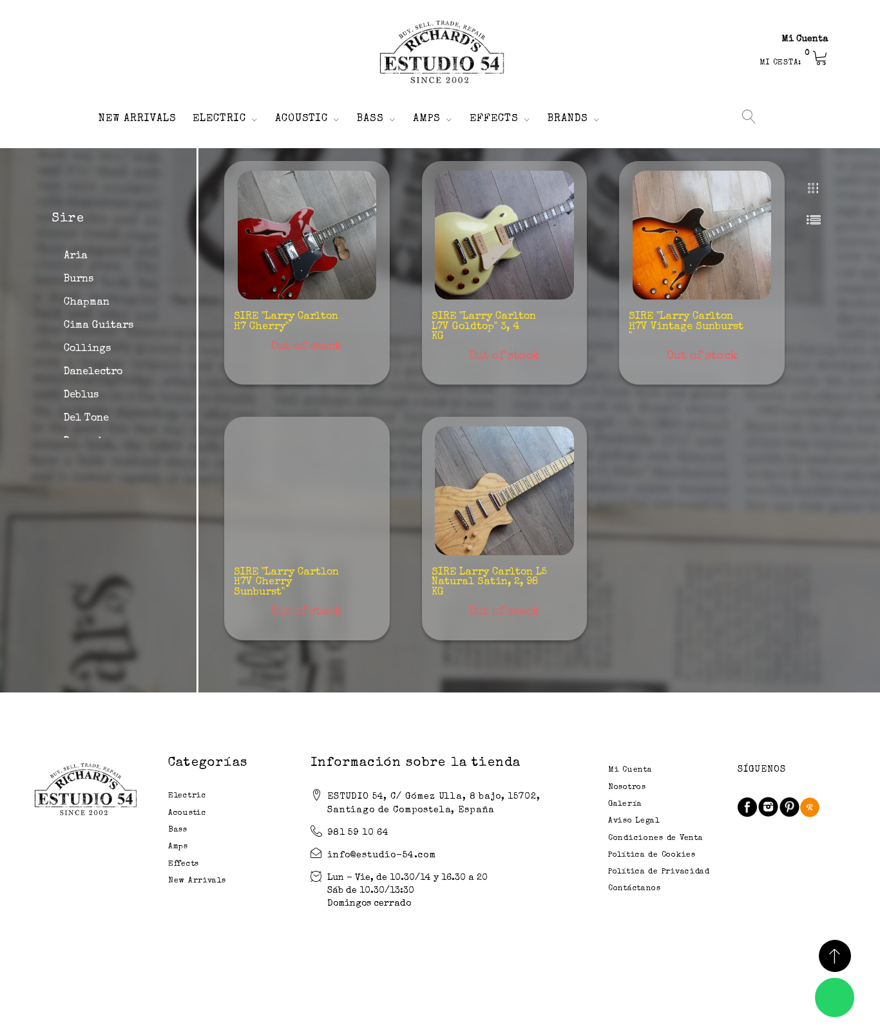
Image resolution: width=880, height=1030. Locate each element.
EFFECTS (494, 119)
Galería (625, 804)
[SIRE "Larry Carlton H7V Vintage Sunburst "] (702, 235)
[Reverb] (809, 807)
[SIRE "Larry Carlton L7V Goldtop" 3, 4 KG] (504, 235)
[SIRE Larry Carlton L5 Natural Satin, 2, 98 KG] (504, 490)
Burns (78, 279)
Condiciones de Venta (655, 839)
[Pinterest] (789, 807)
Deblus (81, 395)
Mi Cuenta (805, 39)
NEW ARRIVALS (138, 119)
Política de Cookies (652, 855)
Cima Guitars (98, 326)
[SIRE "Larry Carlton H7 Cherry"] (307, 235)
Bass (177, 830)
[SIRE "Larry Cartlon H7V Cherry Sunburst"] (307, 490)
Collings (87, 349)
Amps (178, 847)
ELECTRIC (219, 119)
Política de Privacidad (659, 872)
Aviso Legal (634, 821)
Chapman (87, 303)
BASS (370, 119)
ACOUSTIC (302, 119)
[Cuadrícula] (813, 189)
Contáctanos (634, 889)
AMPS (427, 119)
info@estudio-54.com (381, 855)
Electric (187, 796)
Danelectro (93, 372)
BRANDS (568, 119)
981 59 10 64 (358, 832)
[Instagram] (768, 807)
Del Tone (86, 419)
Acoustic (187, 813)
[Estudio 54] (440, 52)
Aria (76, 256)
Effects (183, 864)
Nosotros (627, 788)
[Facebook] (747, 807)
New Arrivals (197, 881)
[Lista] (813, 219)
